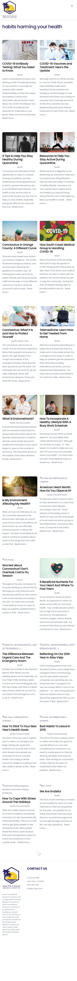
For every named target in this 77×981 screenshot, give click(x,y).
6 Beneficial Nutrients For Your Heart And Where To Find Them (56, 585)
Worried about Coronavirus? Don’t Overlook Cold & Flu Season (15, 570)
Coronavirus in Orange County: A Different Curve (19, 246)
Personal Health (60, 495)
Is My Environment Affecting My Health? (16, 502)
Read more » (8, 118)
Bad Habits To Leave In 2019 (55, 728)
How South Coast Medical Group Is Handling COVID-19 (57, 248)
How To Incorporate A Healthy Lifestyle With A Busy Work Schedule (55, 422)
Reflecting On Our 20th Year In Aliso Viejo (55, 655)
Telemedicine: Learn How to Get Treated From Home (56, 333)
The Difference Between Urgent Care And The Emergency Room (18, 657)
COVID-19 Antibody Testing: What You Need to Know (18, 67)
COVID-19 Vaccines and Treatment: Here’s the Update (56, 67)
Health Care (23, 341)
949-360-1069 (33, 885)
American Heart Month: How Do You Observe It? (55, 489)
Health (20, 75)
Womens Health (23, 423)
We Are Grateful (50, 791)
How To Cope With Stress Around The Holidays (19, 800)
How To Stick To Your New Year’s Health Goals (19, 728)
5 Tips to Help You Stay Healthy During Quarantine (17, 159)
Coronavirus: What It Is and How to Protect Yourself (17, 333)
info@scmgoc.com (35, 888)
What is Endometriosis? (18, 419)
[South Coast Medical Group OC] (9, 17)
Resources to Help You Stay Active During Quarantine (54, 159)
